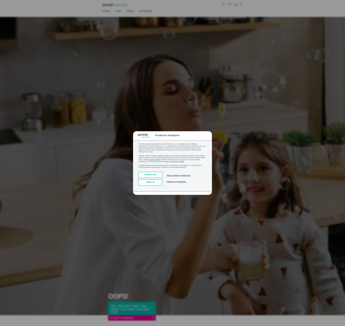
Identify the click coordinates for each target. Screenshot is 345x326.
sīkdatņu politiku (154, 160)
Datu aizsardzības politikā (174, 161)
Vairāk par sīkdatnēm (176, 182)
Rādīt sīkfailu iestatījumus (179, 176)
